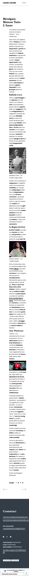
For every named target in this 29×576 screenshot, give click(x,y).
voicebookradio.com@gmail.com (14, 528)
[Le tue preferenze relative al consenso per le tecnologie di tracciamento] (26, 573)
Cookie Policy (15, 560)
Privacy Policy (7, 560)
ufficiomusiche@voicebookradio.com (15, 517)
